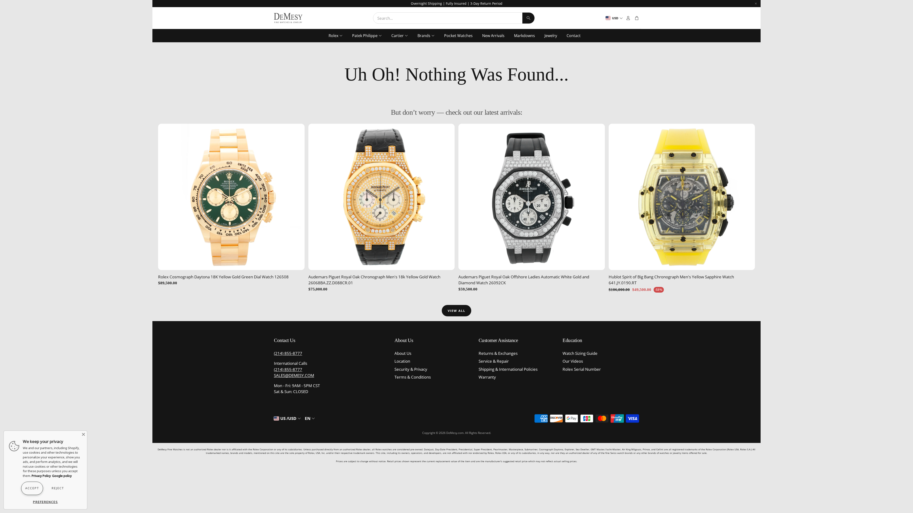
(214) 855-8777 (288, 353)
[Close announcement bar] (755, 3)
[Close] (83, 434)
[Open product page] (231, 197)
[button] (453, 18)
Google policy (62, 476)
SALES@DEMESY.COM (294, 375)
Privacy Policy (41, 476)
